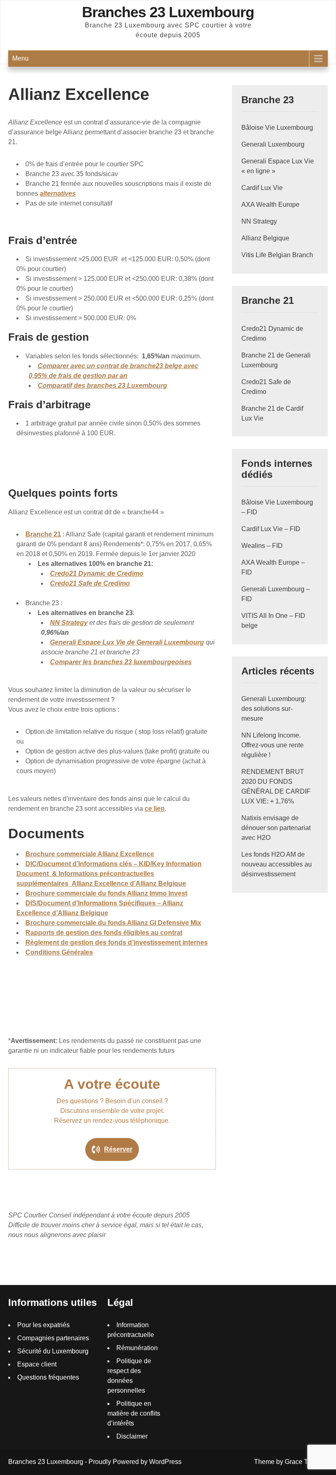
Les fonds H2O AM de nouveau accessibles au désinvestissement (276, 864)
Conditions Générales (59, 952)
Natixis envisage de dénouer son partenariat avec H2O (276, 827)
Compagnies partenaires (53, 1338)
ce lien (155, 808)
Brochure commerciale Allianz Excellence (89, 854)
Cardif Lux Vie (262, 187)
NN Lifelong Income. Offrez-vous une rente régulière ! (272, 745)
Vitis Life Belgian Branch (277, 254)
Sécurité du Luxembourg (53, 1351)
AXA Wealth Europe (270, 204)
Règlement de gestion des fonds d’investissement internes (116, 942)
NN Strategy (69, 622)
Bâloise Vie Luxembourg (277, 127)
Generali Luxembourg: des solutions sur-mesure (273, 708)
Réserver (118, 1149)
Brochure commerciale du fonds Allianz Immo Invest (106, 893)
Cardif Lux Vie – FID (270, 528)
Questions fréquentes (48, 1377)
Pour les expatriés (43, 1324)
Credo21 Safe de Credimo (90, 583)
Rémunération (137, 1347)
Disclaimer (132, 1436)
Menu (20, 58)
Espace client (37, 1364)
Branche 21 (43, 534)
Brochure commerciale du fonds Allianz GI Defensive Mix (113, 922)
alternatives (58, 193)
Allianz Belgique (265, 238)
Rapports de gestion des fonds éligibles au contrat (103, 932)
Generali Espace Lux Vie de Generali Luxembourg (127, 642)
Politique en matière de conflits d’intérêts (133, 1413)
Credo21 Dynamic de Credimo (96, 573)
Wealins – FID (262, 545)
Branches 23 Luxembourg (168, 12)
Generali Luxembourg (272, 144)
